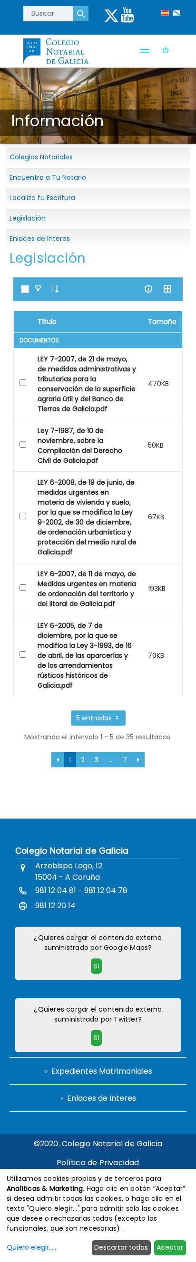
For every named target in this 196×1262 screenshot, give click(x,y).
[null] (80, 13)
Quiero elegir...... (32, 1247)
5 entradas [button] (95, 718)
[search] (129, 288)
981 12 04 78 (105, 890)
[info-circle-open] (148, 288)
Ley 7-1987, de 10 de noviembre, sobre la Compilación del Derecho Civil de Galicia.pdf (80, 445)
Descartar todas (121, 1247)
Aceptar (170, 1247)
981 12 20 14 (55, 905)
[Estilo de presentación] (167, 288)
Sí (96, 966)
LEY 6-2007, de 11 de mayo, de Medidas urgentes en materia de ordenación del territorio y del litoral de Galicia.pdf (87, 588)
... (110, 760)
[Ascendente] (54, 288)
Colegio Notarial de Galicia (71, 851)
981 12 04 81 (55, 890)
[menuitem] (98, 1071)
